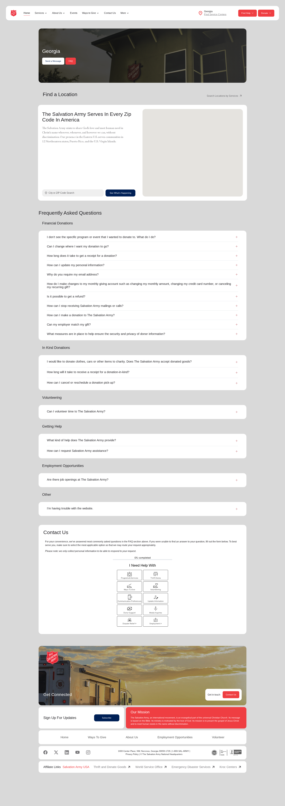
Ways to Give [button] (89, 13)
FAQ (71, 61)
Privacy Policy (132, 754)
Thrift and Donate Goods (112, 767)
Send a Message (53, 61)
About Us (132, 737)
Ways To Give (97, 737)
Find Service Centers (215, 14)
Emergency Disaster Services (193, 767)
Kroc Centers (231, 767)
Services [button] (39, 13)
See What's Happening (120, 193)
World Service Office (151, 767)
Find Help (245, 13)
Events (73, 13)
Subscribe (106, 718)
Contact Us (110, 13)
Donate (264, 13)
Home (27, 13)
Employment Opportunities (175, 737)
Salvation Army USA (76, 767)
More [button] (123, 13)
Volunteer (218, 737)
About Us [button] (57, 13)
